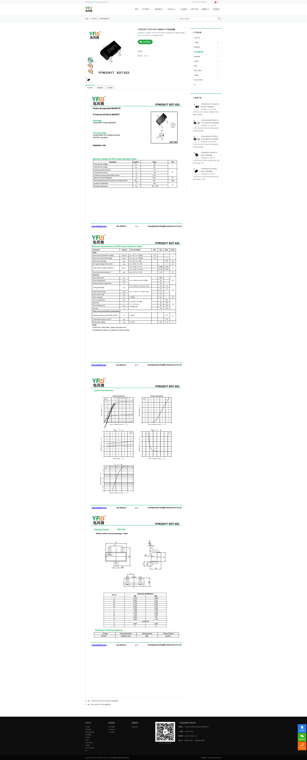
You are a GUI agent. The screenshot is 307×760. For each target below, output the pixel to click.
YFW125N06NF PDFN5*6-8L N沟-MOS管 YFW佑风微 (206, 125)
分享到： (141, 51)
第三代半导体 (206, 80)
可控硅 (206, 61)
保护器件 (206, 47)
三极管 (206, 75)
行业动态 (112, 729)
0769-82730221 (200, 2)
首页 (136, 9)
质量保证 (100, 88)
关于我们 (145, 9)
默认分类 (135, 727)
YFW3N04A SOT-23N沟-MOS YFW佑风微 (206, 174)
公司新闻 (112, 727)
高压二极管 (206, 70)
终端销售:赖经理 (199, 740)
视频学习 (205, 9)
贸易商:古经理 (188, 740)
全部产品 (197, 38)
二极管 (206, 42)
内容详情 (90, 88)
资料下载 (194, 9)
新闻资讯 (158, 9)
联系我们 (216, 9)
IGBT (206, 66)
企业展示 (110, 88)
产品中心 (170, 9)
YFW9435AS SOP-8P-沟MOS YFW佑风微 (104, 701)
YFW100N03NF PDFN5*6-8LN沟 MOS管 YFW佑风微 (205, 142)
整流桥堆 (206, 56)
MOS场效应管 (104, 19)
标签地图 (204, 757)
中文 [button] (218, 2)
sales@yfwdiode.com (191, 736)
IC (206, 84)
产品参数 (183, 9)
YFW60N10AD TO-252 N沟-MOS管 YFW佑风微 (206, 109)
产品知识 (112, 732)
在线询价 (147, 42)
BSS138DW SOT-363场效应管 (101, 704)
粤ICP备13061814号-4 (215, 757)
